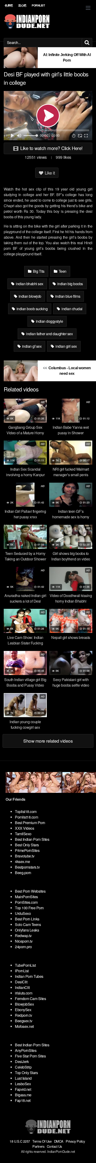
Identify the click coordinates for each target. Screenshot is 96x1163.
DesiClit (21, 982)
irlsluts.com (23, 993)
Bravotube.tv (24, 856)
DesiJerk (22, 1061)
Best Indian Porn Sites (32, 839)
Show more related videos (48, 741)
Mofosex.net (24, 1026)
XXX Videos (24, 828)
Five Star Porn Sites (30, 1056)
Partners (38, 1146)
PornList (38, 5)
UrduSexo (23, 913)
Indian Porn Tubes (29, 976)
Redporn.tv (23, 1015)
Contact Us (54, 1146)
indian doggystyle (49, 321)
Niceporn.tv (24, 941)
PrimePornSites (27, 850)
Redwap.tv (23, 935)
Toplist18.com (26, 811)
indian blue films (67, 296)
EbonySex (23, 1009)
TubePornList (25, 965)
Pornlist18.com (26, 817)
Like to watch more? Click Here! (51, 148)
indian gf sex (31, 346)
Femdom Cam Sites (30, 998)
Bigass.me (23, 1094)
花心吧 (22, 5)
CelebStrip (23, 1067)
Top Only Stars (26, 1072)
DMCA (58, 1141)
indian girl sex (66, 346)
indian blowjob (29, 296)
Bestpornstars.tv (27, 867)
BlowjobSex (24, 1004)
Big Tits (38, 271)
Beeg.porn (23, 872)
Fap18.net (23, 1100)
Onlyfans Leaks (27, 930)
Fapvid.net (23, 1089)
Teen (62, 271)
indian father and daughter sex (49, 333)
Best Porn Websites (30, 891)
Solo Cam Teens (28, 924)
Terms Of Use (41, 1141)
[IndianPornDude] (27, 21)
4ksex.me (22, 861)
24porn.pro (23, 946)
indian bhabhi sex (29, 283)
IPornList (22, 970)
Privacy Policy (75, 1141)
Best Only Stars (27, 844)
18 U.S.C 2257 (20, 1141)
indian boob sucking (32, 308)
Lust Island (23, 1078)
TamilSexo (23, 833)
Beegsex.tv (23, 1020)
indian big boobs (69, 283)
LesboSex (23, 1083)
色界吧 (9, 5)
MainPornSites (26, 896)
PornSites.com (26, 902)
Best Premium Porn (30, 822)
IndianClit (22, 987)
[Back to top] (88, 1152)
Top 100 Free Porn (29, 907)
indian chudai (71, 308)
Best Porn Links (27, 919)
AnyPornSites (25, 1050)
